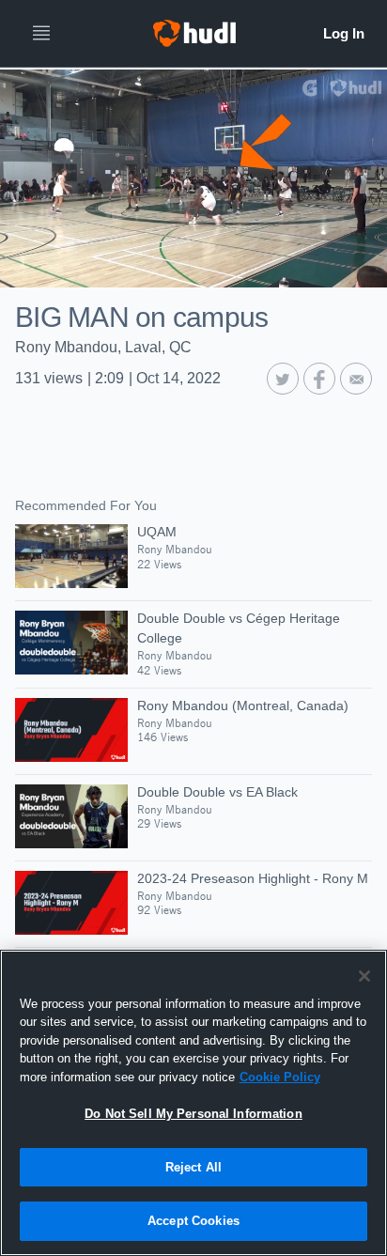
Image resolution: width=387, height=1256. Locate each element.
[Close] (364, 976)
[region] (193, 1103)
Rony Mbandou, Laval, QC (103, 347)
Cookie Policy (280, 1077)
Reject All (193, 1167)
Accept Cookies (193, 1221)
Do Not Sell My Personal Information (193, 1114)
